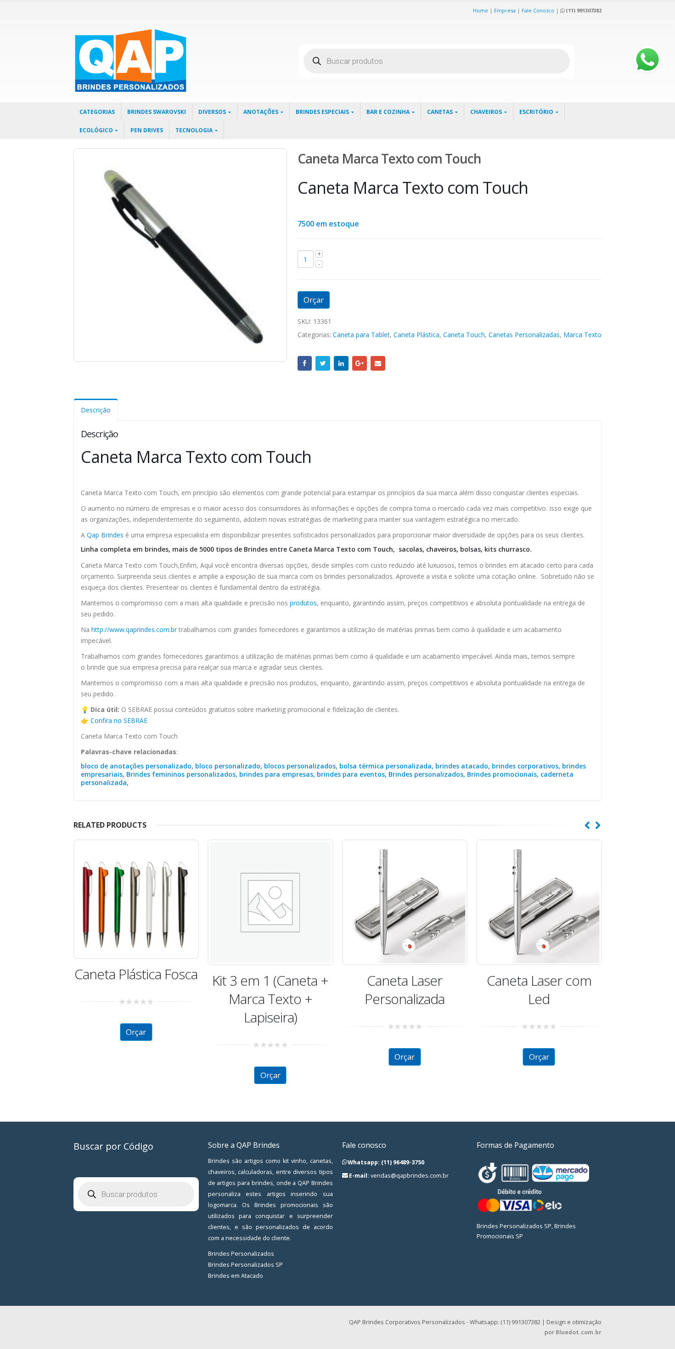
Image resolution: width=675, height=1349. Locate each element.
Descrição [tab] (96, 410)
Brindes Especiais (322, 112)
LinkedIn (341, 363)
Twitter (322, 363)
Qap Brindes (104, 535)
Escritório (536, 112)
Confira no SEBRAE (118, 720)
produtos (303, 602)
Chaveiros (486, 112)
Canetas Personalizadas (524, 334)
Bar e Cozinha (388, 112)
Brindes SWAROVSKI (156, 112)
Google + (359, 363)
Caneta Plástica (416, 334)
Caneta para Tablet (361, 334)
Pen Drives (146, 130)
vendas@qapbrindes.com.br (410, 1176)
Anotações (260, 112)
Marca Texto (582, 334)
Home (480, 10)
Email (378, 363)
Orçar (314, 299)
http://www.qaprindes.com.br (134, 629)
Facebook (305, 363)
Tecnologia (194, 130)
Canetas (440, 112)
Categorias (97, 112)
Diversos (212, 112)
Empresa (505, 10)
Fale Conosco (538, 10)
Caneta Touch (464, 334)
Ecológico (96, 130)
